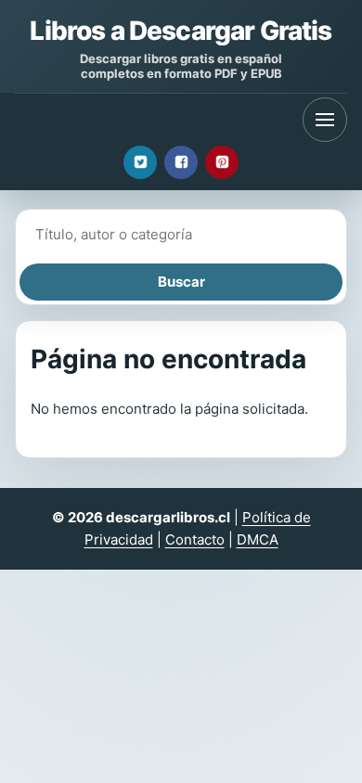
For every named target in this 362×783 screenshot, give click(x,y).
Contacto (195, 539)
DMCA (257, 539)
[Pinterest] (222, 162)
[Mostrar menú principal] (325, 119)
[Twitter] (140, 162)
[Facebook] (181, 162)
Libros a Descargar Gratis (180, 30)
